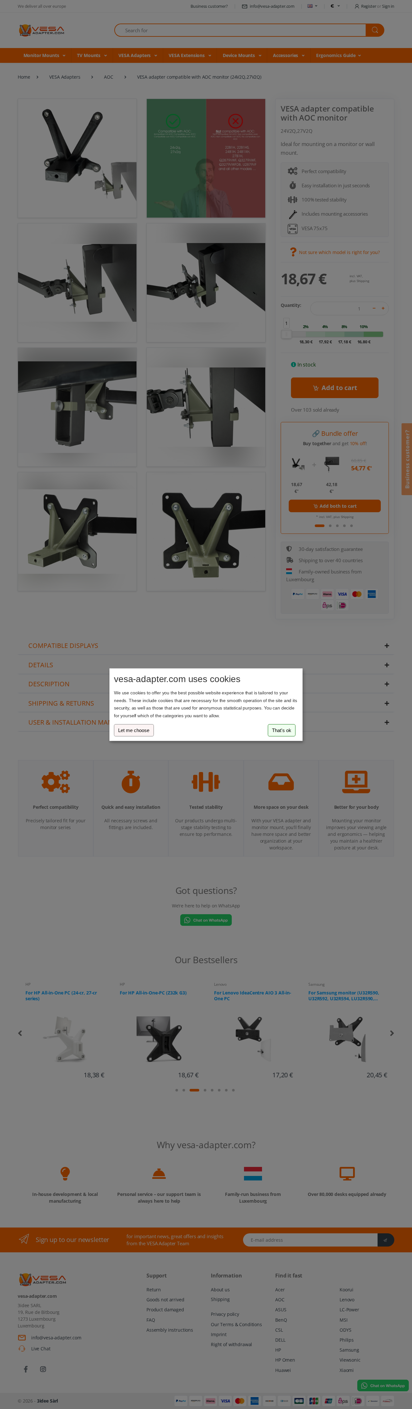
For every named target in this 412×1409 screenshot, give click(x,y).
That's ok (281, 730)
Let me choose (133, 730)
